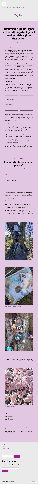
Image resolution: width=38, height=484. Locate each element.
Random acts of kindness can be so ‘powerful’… (19, 163)
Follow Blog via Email (9, 461)
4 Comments (27, 168)
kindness (22, 158)
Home (3, 444)
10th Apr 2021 (20, 168)
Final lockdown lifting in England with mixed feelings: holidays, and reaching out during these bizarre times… (19, 33)
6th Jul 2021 (20, 42)
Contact (4, 446)
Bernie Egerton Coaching (9, 481)
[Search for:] (8, 456)
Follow (4, 471)
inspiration (16, 158)
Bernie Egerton (13, 42)
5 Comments (27, 42)
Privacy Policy (5, 448)
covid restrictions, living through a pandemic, (19, 25)
